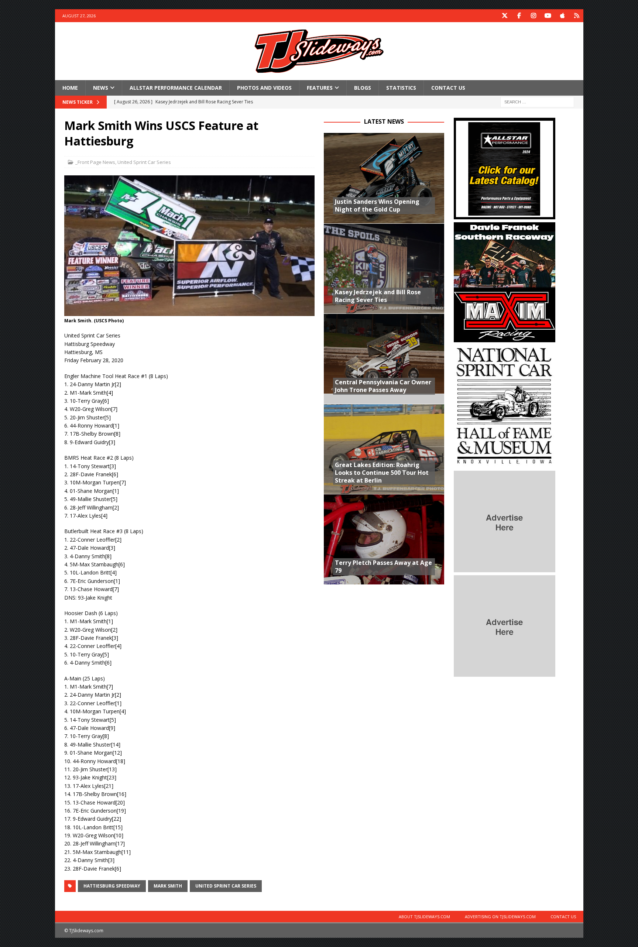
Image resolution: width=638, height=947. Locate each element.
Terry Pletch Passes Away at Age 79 (383, 566)
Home (70, 87)
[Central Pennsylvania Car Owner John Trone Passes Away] (384, 358)
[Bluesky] (576, 15)
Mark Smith (168, 886)
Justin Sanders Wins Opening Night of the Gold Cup (377, 205)
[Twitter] (504, 15)
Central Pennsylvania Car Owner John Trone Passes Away (383, 386)
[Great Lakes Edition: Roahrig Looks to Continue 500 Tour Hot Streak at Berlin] (384, 449)
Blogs (362, 87)
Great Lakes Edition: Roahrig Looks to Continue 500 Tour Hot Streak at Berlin (382, 472)
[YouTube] (548, 15)
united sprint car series (225, 886)
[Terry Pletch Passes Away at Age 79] (384, 539)
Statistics (401, 87)
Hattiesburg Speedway (111, 886)
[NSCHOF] (504, 463)
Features (320, 87)
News (100, 87)
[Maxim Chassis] (504, 338)
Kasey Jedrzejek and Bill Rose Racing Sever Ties (378, 296)
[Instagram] (533, 15)
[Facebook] (519, 15)
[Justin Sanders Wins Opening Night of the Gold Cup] (384, 178)
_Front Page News (95, 162)
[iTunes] (562, 15)
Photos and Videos (264, 87)
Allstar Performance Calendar (176, 87)
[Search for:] (537, 101)
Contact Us (448, 87)
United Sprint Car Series (144, 162)
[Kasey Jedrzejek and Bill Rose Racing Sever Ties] (384, 268)
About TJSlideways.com (424, 916)
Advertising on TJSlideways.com (500, 916)
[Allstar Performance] (504, 215)
